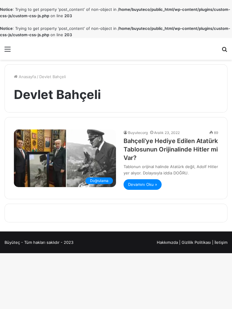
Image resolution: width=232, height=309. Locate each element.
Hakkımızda (167, 242)
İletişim (220, 242)
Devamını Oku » (142, 184)
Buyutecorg (138, 132)
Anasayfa (27, 76)
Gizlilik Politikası (196, 242)
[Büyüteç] (44, 49)
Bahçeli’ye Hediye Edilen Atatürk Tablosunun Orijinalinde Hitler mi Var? (171, 149)
